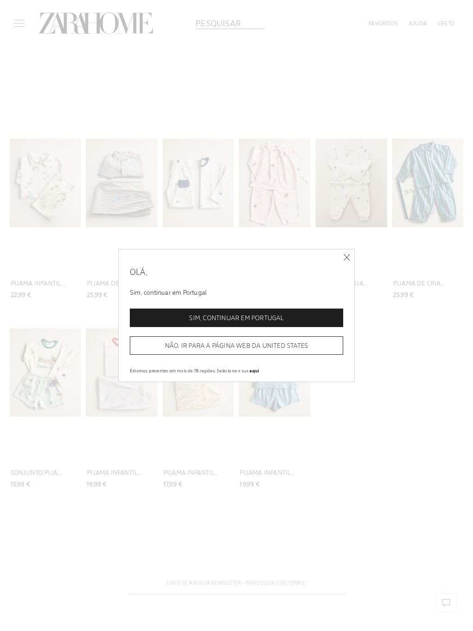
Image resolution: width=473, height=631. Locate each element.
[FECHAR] (347, 257)
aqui (254, 370)
